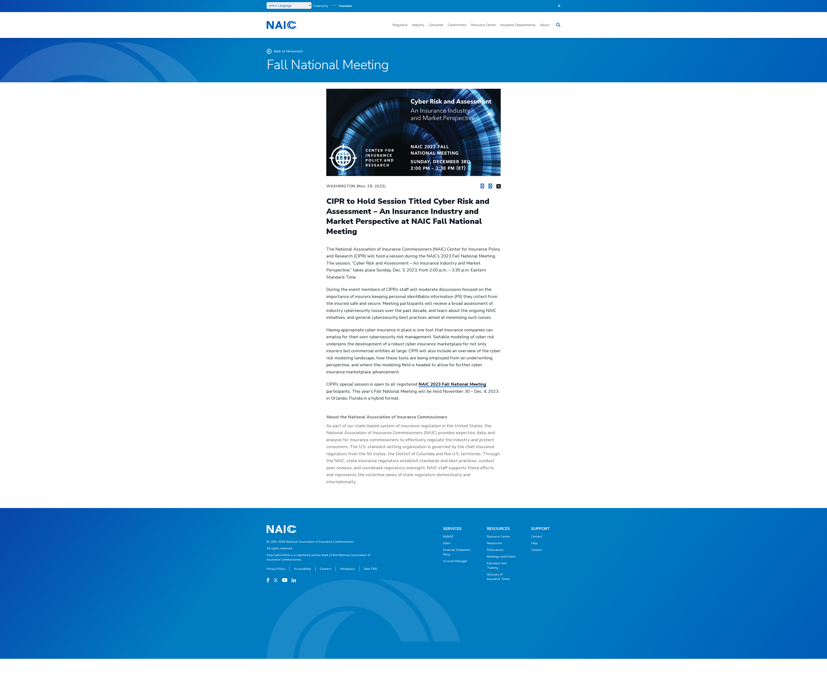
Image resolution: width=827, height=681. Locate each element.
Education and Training (497, 565)
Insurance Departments (518, 25)
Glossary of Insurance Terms (498, 576)
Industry (418, 25)
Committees (457, 25)
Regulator (400, 25)
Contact (536, 537)
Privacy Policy (276, 569)
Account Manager (455, 561)
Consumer (436, 25)
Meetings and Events (501, 557)
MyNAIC (448, 537)
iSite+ (447, 543)
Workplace (347, 569)
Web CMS (370, 569)
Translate (345, 6)
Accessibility (302, 569)
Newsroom (494, 543)
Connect (325, 569)
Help (534, 543)
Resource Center (483, 25)
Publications (495, 550)
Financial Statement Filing (456, 552)
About (545, 25)
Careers (536, 550)
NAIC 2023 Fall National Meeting (452, 384)
